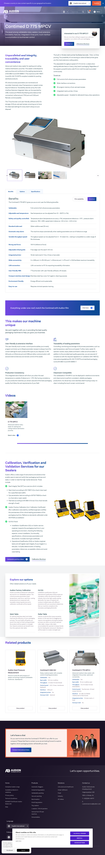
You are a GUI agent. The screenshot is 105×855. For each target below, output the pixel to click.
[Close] (103, 3)
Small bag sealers (37, 802)
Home (7, 783)
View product (20, 708)
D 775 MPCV (13, 422)
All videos (61, 799)
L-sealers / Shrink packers (39, 808)
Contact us (69, 44)
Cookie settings (79, 842)
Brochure (92, 199)
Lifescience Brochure (82, 44)
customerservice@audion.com (91, 804)
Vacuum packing (37, 796)
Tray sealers (35, 805)
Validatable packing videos (15, 559)
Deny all (79, 838)
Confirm (96, 3)
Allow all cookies (80, 833)
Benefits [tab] (10, 191)
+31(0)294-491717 (89, 798)
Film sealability (79, 199)
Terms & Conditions (11, 798)
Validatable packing (37, 793)
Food (59, 793)
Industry (60, 796)
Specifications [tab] (35, 191)
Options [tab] (22, 191)
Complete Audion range (12, 787)
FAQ (6, 807)
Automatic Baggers (37, 787)
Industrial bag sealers (38, 790)
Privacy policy (9, 795)
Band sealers (35, 799)
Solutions (61, 783)
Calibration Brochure (39, 559)
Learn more (18, 841)
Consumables (36, 817)
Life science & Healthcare (66, 787)
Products (35, 783)
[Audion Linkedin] (9, 837)
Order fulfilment (63, 790)
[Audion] (11, 11)
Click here (85, 308)
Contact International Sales (20, 750)
